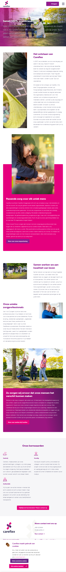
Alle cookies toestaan (17, 566)
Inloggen (54, 4)
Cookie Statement (20, 557)
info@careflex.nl (39, 530)
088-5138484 (39, 527)
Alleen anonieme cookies (19, 561)
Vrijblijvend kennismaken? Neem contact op (33, 508)
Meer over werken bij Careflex (17, 422)
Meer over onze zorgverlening (18, 241)
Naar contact (39, 534)
